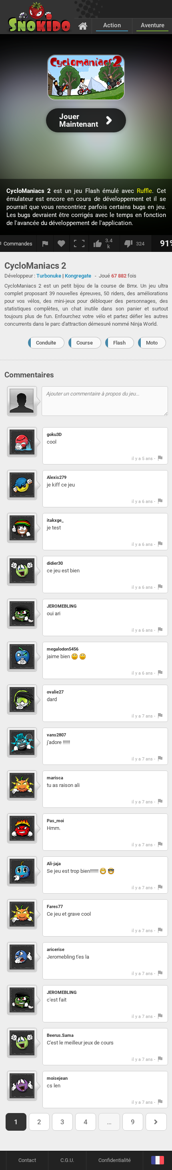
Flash (119, 343)
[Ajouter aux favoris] (62, 243)
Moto (152, 343)
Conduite (46, 343)
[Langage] (157, 1160)
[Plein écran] (79, 243)
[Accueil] (83, 25)
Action (112, 25)
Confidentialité (114, 1160)
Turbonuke (48, 276)
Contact (27, 1160)
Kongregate (78, 276)
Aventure (152, 25)
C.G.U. (67, 1160)
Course (84, 343)
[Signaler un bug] (45, 243)
